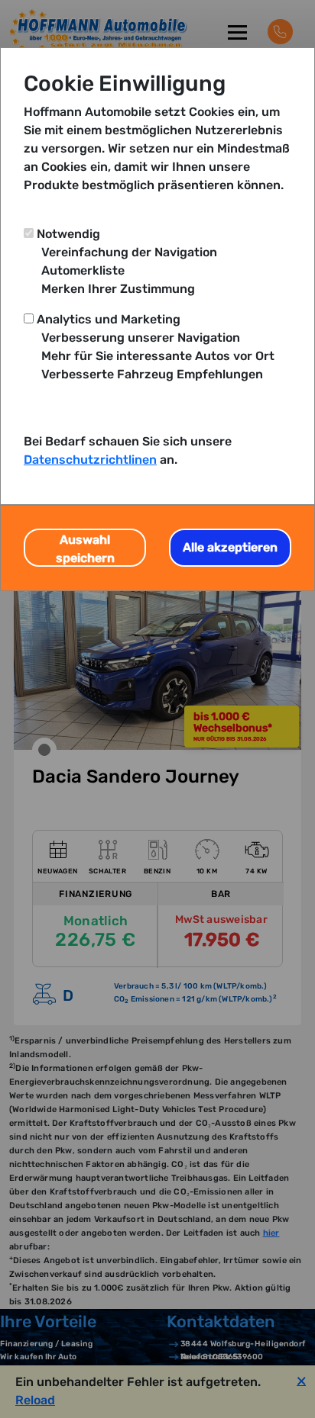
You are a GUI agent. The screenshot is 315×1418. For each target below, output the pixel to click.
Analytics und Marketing (108, 319)
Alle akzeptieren (230, 547)
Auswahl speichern (85, 548)
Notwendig (68, 234)
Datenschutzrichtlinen (90, 459)
